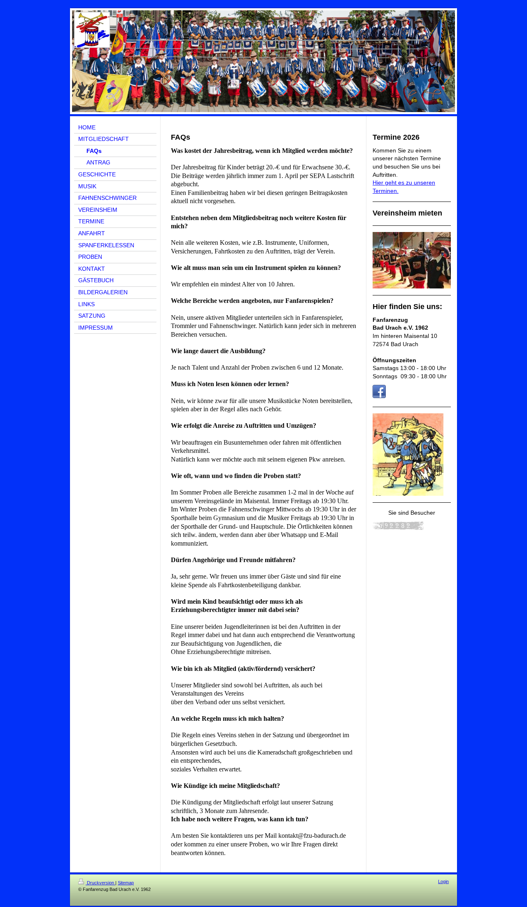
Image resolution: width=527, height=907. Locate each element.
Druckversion (100, 882)
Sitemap (126, 882)
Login (443, 881)
